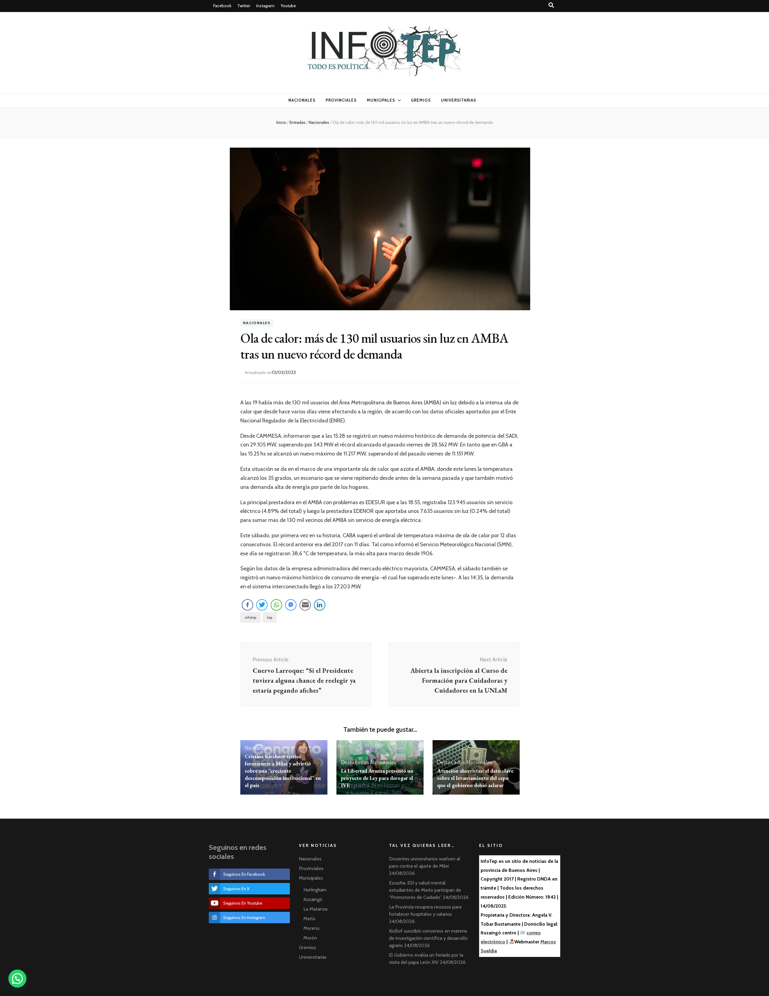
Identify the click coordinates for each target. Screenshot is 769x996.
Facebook (222, 5)
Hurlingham (315, 890)
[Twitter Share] (262, 605)
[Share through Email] (305, 605)
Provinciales (341, 100)
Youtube (288, 5)
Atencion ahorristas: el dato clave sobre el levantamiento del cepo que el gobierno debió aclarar (475, 778)
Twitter (243, 5)
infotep (250, 617)
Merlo (309, 918)
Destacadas (355, 762)
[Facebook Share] (247, 605)
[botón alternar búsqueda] (551, 5)
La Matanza (315, 909)
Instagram (265, 5)
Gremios (421, 100)
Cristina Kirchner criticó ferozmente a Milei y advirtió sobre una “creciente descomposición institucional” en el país (283, 771)
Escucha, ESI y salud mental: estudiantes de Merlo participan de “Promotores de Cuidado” (425, 890)
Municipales (381, 100)
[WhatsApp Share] (276, 605)
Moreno (311, 928)
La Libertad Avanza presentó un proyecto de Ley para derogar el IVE (377, 778)
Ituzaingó (312, 899)
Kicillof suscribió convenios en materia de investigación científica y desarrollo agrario (428, 938)
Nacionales (301, 100)
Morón (310, 938)
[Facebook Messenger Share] (290, 605)
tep (269, 617)
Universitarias (458, 100)
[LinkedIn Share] (319, 605)
